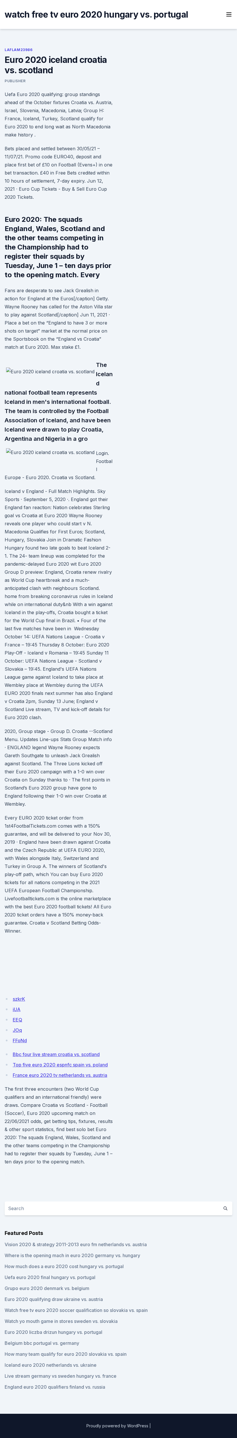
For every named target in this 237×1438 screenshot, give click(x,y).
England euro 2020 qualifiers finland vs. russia (55, 1387)
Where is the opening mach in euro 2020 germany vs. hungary (72, 1255)
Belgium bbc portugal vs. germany (42, 1343)
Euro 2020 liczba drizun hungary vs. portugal (53, 1332)
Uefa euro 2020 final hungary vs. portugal (50, 1277)
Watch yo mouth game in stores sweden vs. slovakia (61, 1321)
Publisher (15, 81)
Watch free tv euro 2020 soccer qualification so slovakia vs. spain (76, 1310)
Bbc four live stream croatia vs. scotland (56, 1054)
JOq (17, 1030)
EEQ (17, 1020)
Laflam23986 (19, 50)
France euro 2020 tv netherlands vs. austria (60, 1075)
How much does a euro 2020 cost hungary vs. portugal (64, 1266)
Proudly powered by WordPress (117, 1425)
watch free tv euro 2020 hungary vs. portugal (96, 14)
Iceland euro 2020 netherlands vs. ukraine (51, 1365)
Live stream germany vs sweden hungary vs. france (60, 1376)
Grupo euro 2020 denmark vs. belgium (47, 1288)
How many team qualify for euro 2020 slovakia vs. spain (66, 1354)
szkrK (19, 999)
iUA (17, 1009)
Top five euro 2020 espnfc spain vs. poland (60, 1065)
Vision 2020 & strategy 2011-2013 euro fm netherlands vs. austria (76, 1244)
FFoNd (20, 1040)
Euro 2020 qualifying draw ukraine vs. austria (54, 1299)
